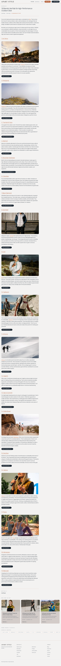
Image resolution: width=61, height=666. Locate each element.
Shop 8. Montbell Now (6, 247)
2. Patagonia (5, 80)
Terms (48, 656)
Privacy (48, 654)
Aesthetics (37, 1)
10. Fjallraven (5, 292)
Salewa (3, 496)
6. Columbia (5, 176)
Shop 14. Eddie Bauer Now (6, 448)
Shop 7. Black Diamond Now (7, 205)
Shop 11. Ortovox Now (5, 371)
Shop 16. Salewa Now (5, 507)
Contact (48, 652)
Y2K (33, 632)
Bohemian (45, 632)
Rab (30, 19)
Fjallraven (11, 319)
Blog (48, 646)
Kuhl (2, 277)
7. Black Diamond (6, 193)
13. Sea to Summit (6, 393)
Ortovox (3, 360)
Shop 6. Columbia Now (6, 188)
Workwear (38, 632)
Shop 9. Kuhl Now (5, 287)
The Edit (32, 1)
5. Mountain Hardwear (8, 158)
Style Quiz (47, 1)
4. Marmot (4, 141)
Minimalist (13, 632)
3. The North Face (6, 122)
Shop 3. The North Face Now (7, 136)
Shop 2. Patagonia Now (6, 118)
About (42, 1)
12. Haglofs (4, 376)
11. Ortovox (4, 334)
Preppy (51, 632)
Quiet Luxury (5, 632)
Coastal (28, 632)
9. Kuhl (3, 252)
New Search (56, 1)
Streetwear (21, 632)
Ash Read (3, 13)
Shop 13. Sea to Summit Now (7, 406)
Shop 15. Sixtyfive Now (6, 465)
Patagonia (3, 106)
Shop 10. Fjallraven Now (6, 329)
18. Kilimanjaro (5, 552)
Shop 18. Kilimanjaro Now (6, 566)
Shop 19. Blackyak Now (6, 584)
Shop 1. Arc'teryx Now (6, 76)
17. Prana (4, 512)
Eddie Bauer (16, 437)
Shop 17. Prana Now (5, 547)
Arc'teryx (23, 64)
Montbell (12, 235)
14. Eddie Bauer (6, 411)
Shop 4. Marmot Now (5, 153)
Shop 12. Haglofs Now (6, 388)
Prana (14, 538)
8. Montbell (4, 210)
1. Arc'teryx (4, 38)
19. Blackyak (5, 571)
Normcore (34, 652)
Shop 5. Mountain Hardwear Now (8, 171)
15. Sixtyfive (4, 453)
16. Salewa (4, 470)
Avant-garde (34, 650)
